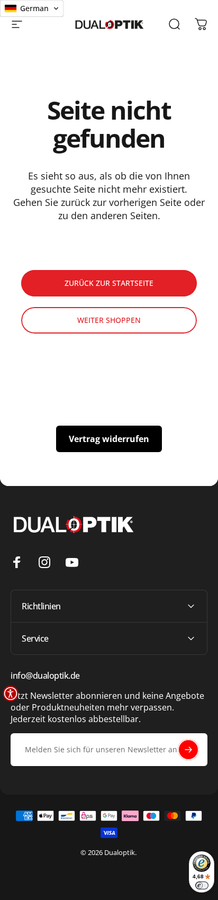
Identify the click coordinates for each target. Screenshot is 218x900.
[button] (11, 693)
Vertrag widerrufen (109, 439)
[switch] (201, 885)
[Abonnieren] (188, 749)
